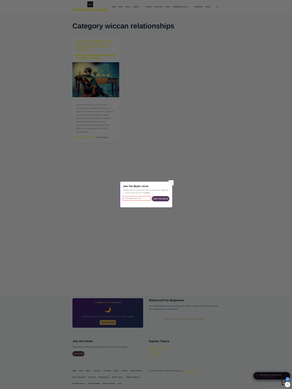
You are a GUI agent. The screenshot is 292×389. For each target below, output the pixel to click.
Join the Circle (160, 199)
